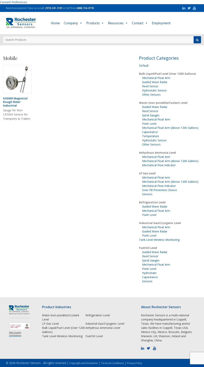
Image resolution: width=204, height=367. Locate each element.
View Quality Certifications (15, 334)
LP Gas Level (147, 173)
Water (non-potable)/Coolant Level (163, 103)
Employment (161, 23)
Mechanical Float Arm (156, 78)
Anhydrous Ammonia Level (157, 152)
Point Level (149, 123)
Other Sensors (151, 94)
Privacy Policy (134, 363)
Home (55, 23)
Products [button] (93, 23)
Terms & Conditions (112, 363)
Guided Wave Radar (154, 82)
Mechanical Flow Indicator (159, 165)
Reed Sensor (150, 86)
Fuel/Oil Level (148, 248)
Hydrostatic (149, 273)
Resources (116, 23)
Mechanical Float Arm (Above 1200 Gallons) (170, 128)
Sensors (147, 194)
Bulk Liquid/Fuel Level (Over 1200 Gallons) (167, 74)
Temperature (150, 136)
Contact (137, 23)
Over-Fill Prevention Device (159, 190)
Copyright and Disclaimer (83, 363)
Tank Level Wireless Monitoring (159, 240)
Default (144, 65)
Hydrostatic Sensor (154, 90)
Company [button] (71, 23)
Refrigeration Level (152, 202)
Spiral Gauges (151, 115)
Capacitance (150, 132)
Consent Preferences (13, 2)
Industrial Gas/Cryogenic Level (160, 223)
